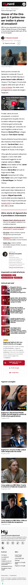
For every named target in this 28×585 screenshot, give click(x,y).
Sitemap (17, 560)
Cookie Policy (13, 575)
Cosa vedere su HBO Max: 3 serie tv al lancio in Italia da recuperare (13, 486)
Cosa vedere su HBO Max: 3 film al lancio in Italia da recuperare (14, 521)
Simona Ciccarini (12, 38)
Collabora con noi (6, 561)
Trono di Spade (6, 87)
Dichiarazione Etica (6, 566)
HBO (14, 275)
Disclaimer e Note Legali (6, 569)
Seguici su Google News (20, 563)
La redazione (5, 557)
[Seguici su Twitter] (22, 543)
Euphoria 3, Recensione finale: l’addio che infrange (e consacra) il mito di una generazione (13, 414)
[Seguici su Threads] (7, 543)
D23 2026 (6, 232)
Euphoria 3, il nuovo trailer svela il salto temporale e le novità (13, 450)
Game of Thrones (6, 275)
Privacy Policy (4, 575)
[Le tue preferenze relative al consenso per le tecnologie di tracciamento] (2, 583)
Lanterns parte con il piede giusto (14, 227)
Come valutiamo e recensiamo (6, 563)
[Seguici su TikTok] (17, 543)
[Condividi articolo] (18, 43)
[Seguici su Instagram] (12, 543)
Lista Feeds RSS (19, 558)
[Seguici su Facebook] (2, 543)
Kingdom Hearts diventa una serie (14, 220)
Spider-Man (7, 243)
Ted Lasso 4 (7, 238)
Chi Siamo (4, 555)
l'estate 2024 (6, 203)
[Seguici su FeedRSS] (2, 548)
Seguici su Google (20, 566)
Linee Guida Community (18, 556)
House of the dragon (7, 277)
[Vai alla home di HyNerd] (8, 4)
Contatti (3, 559)
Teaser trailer (18, 277)
